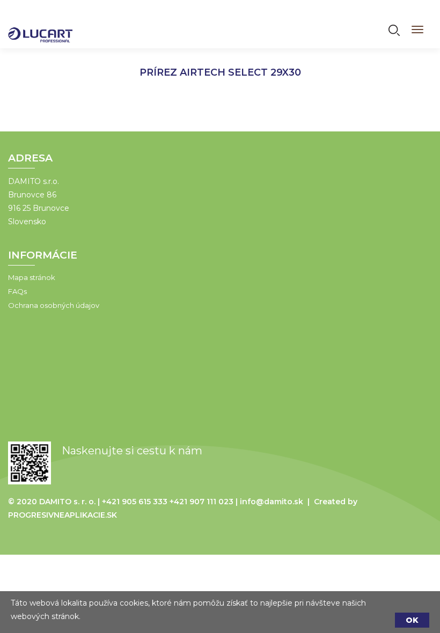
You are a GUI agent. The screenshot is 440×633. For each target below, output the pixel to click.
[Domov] (40, 27)
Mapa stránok (31, 277)
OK (412, 620)
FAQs (17, 291)
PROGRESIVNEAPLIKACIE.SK (62, 515)
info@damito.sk (271, 501)
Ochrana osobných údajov (53, 305)
